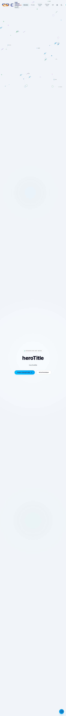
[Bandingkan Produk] (57, 5)
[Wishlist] (52, 5)
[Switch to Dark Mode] (61, 5)
